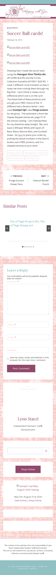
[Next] (49, 228)
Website (12, 350)
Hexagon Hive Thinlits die (36, 153)
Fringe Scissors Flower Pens (16, 180)
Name (12, 324)
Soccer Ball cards (15, 158)
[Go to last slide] (7, 228)
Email (12, 337)
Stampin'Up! (32, 158)
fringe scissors (14, 153)
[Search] (46, 451)
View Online (21, 500)
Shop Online (35, 500)
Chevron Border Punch (41, 180)
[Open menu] (28, 2)
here (20, 135)
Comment (13, 281)
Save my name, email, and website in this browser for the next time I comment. (29, 358)
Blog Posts (12, 28)
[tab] (22, 246)
